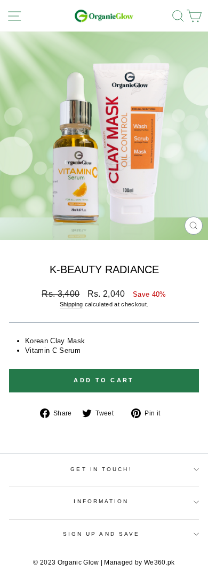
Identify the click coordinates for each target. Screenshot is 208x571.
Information (101, 501)
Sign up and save (101, 534)
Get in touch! (101, 469)
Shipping (71, 304)
